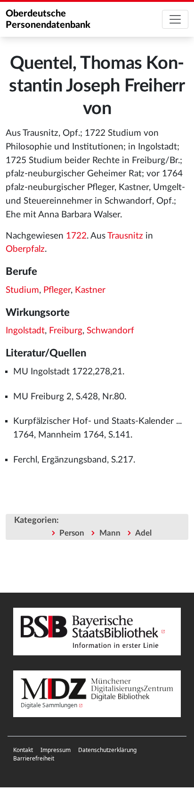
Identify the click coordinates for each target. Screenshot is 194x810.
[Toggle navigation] (175, 19)
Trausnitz (125, 235)
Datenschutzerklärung (107, 750)
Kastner (90, 290)
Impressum (55, 750)
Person (71, 533)
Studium (22, 290)
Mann (110, 533)
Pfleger (57, 290)
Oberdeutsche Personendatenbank (48, 19)
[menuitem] (23, 750)
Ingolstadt (25, 330)
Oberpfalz (25, 249)
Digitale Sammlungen (49, 705)
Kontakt (23, 750)
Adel (143, 533)
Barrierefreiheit (33, 758)
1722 (76, 235)
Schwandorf (110, 330)
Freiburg (65, 330)
